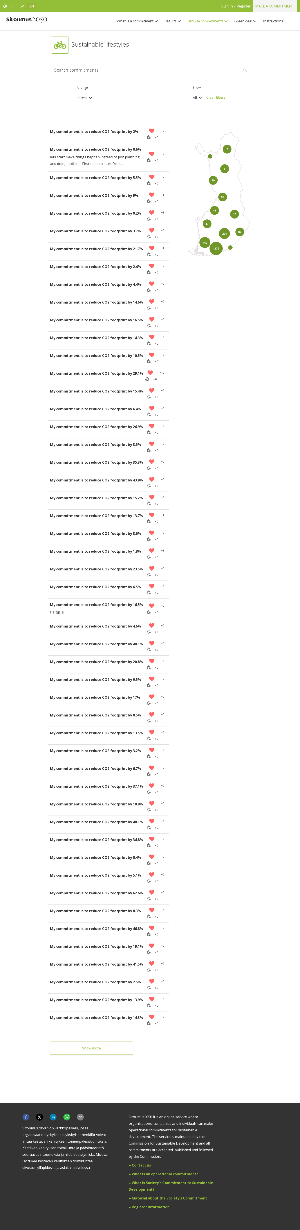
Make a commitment (274, 6)
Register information (150, 1207)
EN (31, 6)
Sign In (227, 6)
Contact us (141, 1165)
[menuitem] (137, 21)
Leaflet (247, 259)
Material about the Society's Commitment (169, 1198)
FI (13, 6)
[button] (25, 1117)
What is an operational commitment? (165, 1174)
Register (244, 6)
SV (22, 6)
